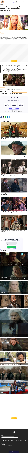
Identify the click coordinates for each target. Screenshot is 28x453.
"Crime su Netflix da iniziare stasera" (11, 244)
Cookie (12, 440)
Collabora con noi (20, 440)
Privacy (9, 440)
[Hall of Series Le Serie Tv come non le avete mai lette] (2, 1)
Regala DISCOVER (3, 446)
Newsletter (2, 443)
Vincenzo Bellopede (8, 12)
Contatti (6, 440)
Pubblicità (25, 440)
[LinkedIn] (7, 117)
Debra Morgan (20, 38)
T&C (14, 440)
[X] (3, 117)
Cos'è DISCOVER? (14, 248)
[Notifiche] (24, 2)
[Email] (9, 117)
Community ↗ (3, 444)
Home (1, 4)
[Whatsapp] (5, 117)
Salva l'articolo (2, 32)
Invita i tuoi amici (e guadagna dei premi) (6, 445)
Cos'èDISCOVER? (15, 2)
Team (16, 440)
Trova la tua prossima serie (14, 108)
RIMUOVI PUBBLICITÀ (14, 60)
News (2, 4)
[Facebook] (1, 117)
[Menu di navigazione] (26, 1)
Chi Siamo (2, 440)
